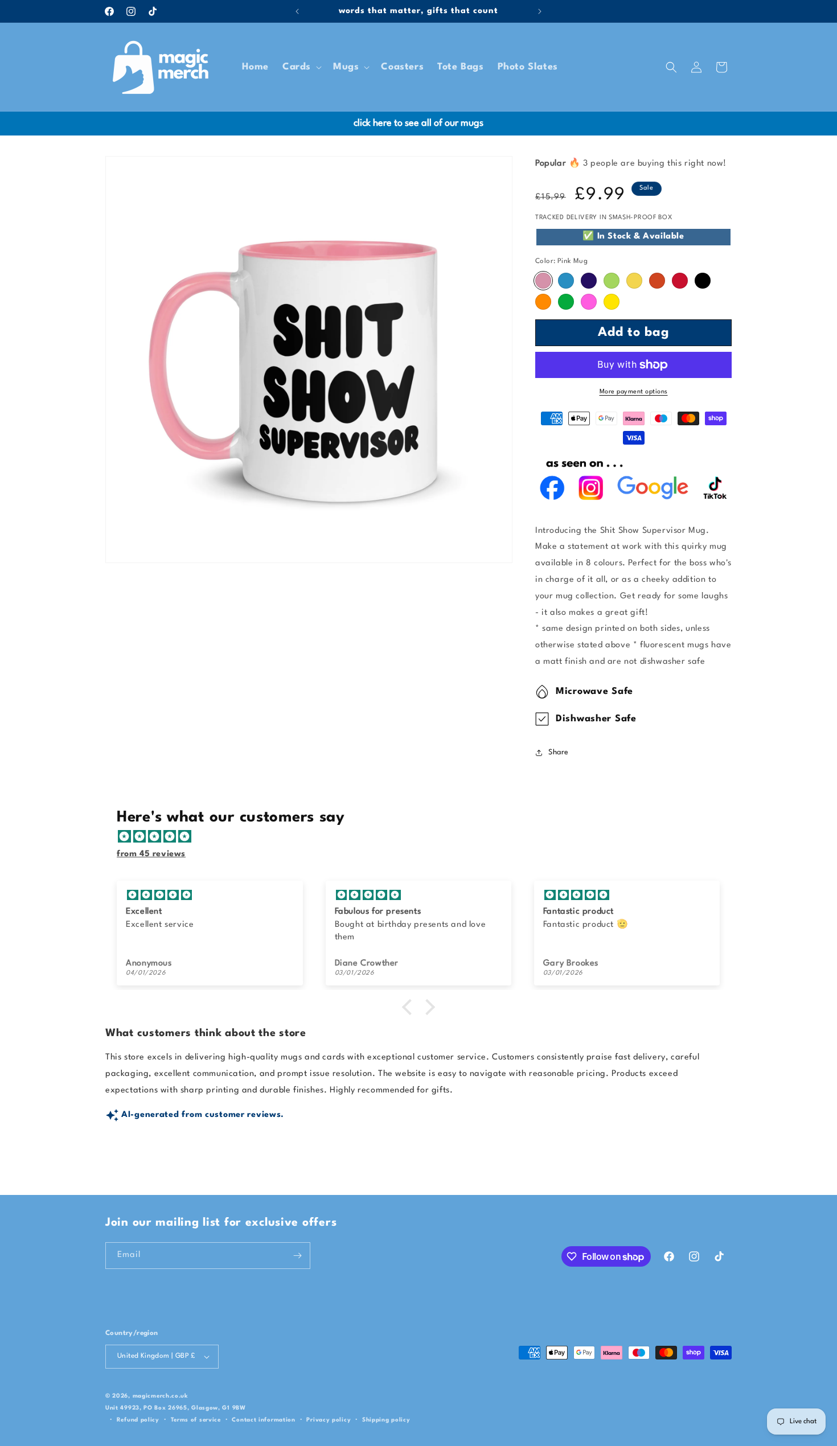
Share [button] (558, 752)
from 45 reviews (151, 854)
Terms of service (196, 1420)
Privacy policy (328, 1420)
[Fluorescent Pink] (589, 302)
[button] (301, 67)
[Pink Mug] (543, 281)
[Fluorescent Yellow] (611, 302)
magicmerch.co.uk (160, 1396)
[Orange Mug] (657, 281)
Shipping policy (386, 1420)
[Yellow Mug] (634, 281)
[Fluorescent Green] (566, 302)
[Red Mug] (680, 281)
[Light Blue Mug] (566, 281)
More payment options (634, 392)
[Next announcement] (539, 11)
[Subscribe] (297, 1255)
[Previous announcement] (297, 11)
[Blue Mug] (589, 281)
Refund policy (138, 1420)
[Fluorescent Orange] (543, 302)
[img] (424, 837)
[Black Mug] (703, 281)
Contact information (263, 1420)
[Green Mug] (611, 281)
